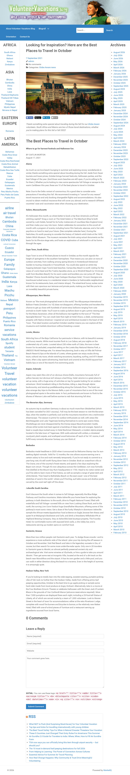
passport (9, 308)
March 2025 (118, 104)
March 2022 (118, 214)
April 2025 (118, 101)
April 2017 (118, 355)
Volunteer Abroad (9, 364)
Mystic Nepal (10, 107)
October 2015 (119, 392)
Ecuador (9, 179)
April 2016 (118, 379)
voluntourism (9, 400)
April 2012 (118, 471)
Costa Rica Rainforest (9, 161)
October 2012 (119, 462)
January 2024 (119, 147)
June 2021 (118, 242)
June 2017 (118, 352)
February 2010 (119, 532)
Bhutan (9, 79)
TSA (16, 356)
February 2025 (119, 107)
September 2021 (120, 233)
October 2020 (119, 266)
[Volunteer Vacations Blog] (65, 12)
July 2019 (117, 312)
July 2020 (117, 275)
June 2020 (118, 278)
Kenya (10, 61)
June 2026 (118, 58)
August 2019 (119, 309)
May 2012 (118, 468)
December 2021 (120, 223)
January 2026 (119, 74)
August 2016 (119, 373)
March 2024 (118, 141)
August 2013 (119, 444)
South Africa (9, 52)
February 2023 (119, 181)
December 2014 (120, 416)
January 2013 (119, 456)
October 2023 (119, 156)
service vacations (9, 332)
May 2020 (118, 282)
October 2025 (119, 83)
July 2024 (117, 129)
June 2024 (118, 132)
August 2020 (119, 272)
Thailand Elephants (9, 95)
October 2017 (119, 349)
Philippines (10, 104)
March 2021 (118, 251)
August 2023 (119, 162)
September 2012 (120, 465)
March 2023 (118, 178)
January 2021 (119, 257)
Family (9, 265)
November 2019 (120, 300)
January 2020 (119, 294)
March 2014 (118, 435)
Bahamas (9, 152)
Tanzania (9, 351)
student (9, 347)
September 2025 (120, 86)
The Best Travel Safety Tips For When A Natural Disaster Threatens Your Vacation (65, 730)
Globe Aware (14, 273)
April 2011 (118, 493)
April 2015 (118, 404)
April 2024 (118, 138)
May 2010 (118, 523)
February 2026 (119, 70)
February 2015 (119, 410)
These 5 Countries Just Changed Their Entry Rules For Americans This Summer (64, 733)
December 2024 (120, 113)
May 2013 (118, 447)
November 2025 (120, 80)
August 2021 (119, 236)
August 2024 (119, 126)
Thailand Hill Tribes (9, 98)
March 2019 (118, 321)
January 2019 (119, 327)
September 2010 (120, 511)
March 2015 (118, 407)
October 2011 (119, 483)
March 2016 (118, 383)
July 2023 (117, 165)
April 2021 (118, 248)
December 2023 (120, 150)
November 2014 (120, 419)
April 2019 (118, 318)
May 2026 (118, 61)
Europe (9, 259)
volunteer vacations (9, 392)
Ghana (10, 55)
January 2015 (119, 413)
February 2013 (119, 453)
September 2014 (120, 422)
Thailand (7, 355)
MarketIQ (107, 770)
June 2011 (118, 490)
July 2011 (117, 487)
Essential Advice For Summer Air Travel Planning (51, 754)
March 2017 (118, 358)
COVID (6, 240)
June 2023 (118, 168)
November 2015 (120, 389)
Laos (9, 92)
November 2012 (120, 459)
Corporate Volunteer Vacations (9, 230)
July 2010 (117, 517)
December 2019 (120, 297)
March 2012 (118, 474)
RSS (32, 716)
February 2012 (119, 477)
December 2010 (120, 502)
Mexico (9, 188)
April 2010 (118, 526)
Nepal (9, 304)
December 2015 (120, 386)
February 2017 (119, 361)
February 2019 (119, 324)
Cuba (9, 176)
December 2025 (120, 77)
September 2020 (120, 269)
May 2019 (118, 315)
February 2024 (119, 144)
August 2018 (119, 340)
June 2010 (118, 520)
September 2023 (120, 159)
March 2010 (118, 529)
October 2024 (119, 119)
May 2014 (118, 428)
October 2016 (119, 367)
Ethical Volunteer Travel (9, 256)
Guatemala (10, 185)
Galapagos (10, 182)
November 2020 (120, 263)
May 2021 (118, 245)
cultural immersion (9, 244)
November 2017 (120, 346)
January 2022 (119, 220)
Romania (10, 131)
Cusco (9, 248)
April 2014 (118, 431)
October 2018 (119, 337)
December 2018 (120, 331)
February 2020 (119, 291)
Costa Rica (9, 235)
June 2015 (118, 398)
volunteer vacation (9, 381)
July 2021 (117, 239)
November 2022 (120, 190)
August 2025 (119, 89)
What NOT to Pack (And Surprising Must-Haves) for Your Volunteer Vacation (63, 724)
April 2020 (118, 285)
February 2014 (119, 438)
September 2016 (120, 370)
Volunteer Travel (9, 371)
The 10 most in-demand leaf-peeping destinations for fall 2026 (57, 748)
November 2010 (120, 505)
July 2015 (117, 395)
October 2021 (119, 230)
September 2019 (120, 306)
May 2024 (118, 135)
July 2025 (117, 92)
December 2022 (120, 187)
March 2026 (118, 67)
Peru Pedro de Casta (10, 194)
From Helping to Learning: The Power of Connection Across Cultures (59, 751)
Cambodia (9, 82)
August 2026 (119, 52)
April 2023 (118, 174)
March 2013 (118, 450)
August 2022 (119, 199)
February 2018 (119, 343)
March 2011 (118, 496)
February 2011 (119, 499)
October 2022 (119, 193)
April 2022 (118, 211)
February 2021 (119, 254)
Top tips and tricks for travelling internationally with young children (59, 727)
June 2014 (118, 425)
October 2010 (119, 508)
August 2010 (119, 514)
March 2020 (118, 288)
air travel (9, 213)
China (9, 86)
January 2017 (119, 364)
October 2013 (119, 441)
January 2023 (119, 184)
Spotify (9, 343)
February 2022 (119, 217)
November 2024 (120, 116)
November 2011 (120, 480)
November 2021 (120, 226)
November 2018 (120, 334)
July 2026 (117, 55)
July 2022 (117, 202)
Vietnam (9, 101)
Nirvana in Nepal (9, 110)
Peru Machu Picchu (9, 191)
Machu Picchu (9, 293)
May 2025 (118, 98)
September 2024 (120, 122)
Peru (9, 313)
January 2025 (119, 110)
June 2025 (118, 95)
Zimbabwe (9, 64)
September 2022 (120, 196)
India (9, 89)
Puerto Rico (10, 197)
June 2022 (118, 205)
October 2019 (119, 303)
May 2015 (118, 401)
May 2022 (118, 208)
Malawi (9, 58)
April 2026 (118, 64)
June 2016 (118, 376)
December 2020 (120, 260)
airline (9, 208)
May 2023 (118, 171)
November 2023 (120, 153)
